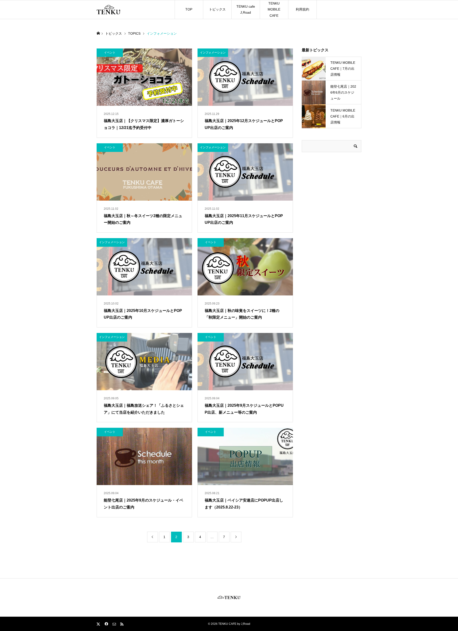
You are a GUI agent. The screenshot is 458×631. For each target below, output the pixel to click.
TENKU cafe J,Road (245, 9)
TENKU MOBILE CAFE (274, 9)
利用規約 (302, 9)
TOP (188, 9)
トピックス (217, 9)
